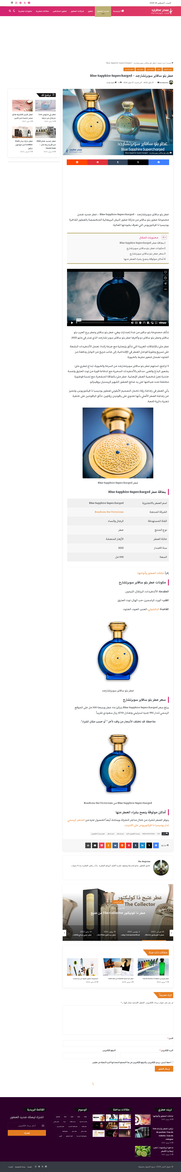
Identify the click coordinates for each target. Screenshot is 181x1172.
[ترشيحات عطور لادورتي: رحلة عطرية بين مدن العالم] (112, 1117)
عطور (90, 11)
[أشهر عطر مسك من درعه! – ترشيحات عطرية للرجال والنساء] (125, 1125)
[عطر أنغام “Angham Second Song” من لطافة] (125, 1133)
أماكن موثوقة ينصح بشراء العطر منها (144, 259)
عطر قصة (84, 1126)
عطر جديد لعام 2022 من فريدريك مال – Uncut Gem (46, 145)
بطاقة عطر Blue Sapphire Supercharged (142, 243)
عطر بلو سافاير (120, 834)
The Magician (164, 83)
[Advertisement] (90, 39)
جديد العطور (103, 11)
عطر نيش (74, 1131)
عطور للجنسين (129, 69)
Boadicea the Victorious (109, 512)
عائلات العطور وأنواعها (151, 573)
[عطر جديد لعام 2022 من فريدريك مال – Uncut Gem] (45, 132)
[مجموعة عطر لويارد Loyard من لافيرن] (112, 1125)
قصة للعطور (69, 1136)
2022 (158, 834)
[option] (118, 912)
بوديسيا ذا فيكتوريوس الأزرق (133, 834)
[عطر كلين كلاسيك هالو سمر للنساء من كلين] (22, 105)
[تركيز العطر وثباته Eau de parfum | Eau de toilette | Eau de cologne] (143, 1132)
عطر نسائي (84, 1131)
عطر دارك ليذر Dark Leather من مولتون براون (24, 145)
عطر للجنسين (60, 1126)
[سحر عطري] (161, 11)
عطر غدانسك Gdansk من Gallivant (120, 978)
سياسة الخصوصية (20, 1167)
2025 (72, 1117)
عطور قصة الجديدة (82, 1136)
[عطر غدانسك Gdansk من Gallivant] (117, 967)
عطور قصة (65, 1131)
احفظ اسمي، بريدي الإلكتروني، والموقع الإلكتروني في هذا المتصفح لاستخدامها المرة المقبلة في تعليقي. (131, 1062)
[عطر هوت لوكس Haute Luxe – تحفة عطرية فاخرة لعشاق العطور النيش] (99, 1117)
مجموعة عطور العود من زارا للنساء (85, 978)
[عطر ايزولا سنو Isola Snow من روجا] (99, 1133)
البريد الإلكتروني (166, 1050)
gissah (58, 1117)
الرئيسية (117, 11)
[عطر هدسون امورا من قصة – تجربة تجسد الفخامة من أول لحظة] (112, 1133)
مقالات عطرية (42, 11)
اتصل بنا (10, 1167)
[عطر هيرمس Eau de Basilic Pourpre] (153, 967)
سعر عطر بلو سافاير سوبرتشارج (147, 254)
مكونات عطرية (25, 11)
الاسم (170, 1038)
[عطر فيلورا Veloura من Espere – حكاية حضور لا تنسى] (99, 1125)
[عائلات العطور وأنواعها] (143, 1119)
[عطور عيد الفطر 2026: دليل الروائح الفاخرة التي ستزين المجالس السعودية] (125, 1117)
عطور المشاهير (60, 11)
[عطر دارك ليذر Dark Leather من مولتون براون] (22, 132)
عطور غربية (140, 69)
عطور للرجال (118, 902)
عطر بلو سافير (110, 834)
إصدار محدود (83, 1122)
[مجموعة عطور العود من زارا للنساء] (82, 967)
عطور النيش (150, 69)
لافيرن (60, 1136)
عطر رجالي (56, 1122)
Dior (65, 1117)
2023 (78, 1117)
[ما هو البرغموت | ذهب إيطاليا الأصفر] (143, 1151)
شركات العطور (77, 11)
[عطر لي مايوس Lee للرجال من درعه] (45, 105)
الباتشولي (153, 609)
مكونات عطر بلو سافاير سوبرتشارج (145, 248)
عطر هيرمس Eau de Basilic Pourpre (156, 978)
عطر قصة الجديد (73, 1126)
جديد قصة (73, 1122)
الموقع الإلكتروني (109, 1050)
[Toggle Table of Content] (163, 237)
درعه (64, 1122)
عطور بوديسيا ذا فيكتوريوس (98, 834)
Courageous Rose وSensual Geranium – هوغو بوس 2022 (118, 912)
